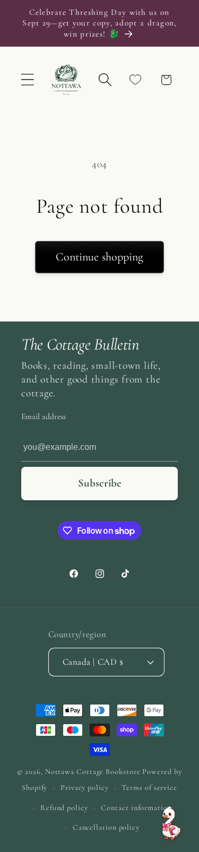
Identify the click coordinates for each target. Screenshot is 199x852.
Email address (43, 416)
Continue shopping (100, 257)
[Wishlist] (135, 80)
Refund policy (64, 807)
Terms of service (149, 787)
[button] (27, 80)
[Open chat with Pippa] (171, 823)
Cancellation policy (106, 827)
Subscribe (100, 483)
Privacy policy (84, 787)
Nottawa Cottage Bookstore (93, 771)
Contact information (136, 807)
